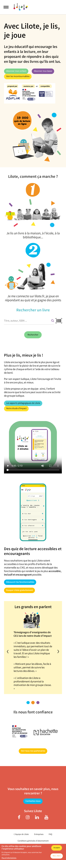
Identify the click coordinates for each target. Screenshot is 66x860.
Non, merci (57, 856)
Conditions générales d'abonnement (33, 841)
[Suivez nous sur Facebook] (19, 818)
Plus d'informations (9, 858)
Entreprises (38, 834)
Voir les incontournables (17, 76)
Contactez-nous (33, 801)
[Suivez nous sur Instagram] (28, 818)
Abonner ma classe (43, 71)
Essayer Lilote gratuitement (19, 590)
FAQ (50, 834)
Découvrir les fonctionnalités (20, 582)
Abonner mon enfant (16, 71)
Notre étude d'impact (16, 408)
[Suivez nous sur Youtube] (46, 818)
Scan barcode (59, 321)
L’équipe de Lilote (21, 834)
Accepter (57, 848)
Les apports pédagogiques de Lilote (23, 403)
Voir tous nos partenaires (33, 751)
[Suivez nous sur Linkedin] (37, 818)
